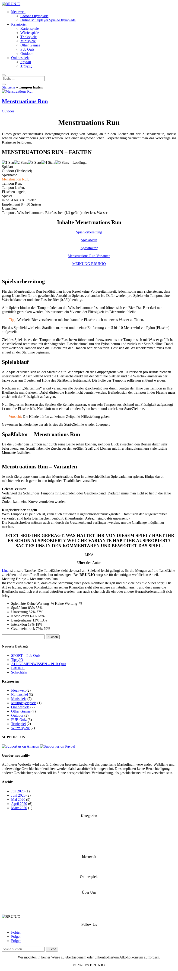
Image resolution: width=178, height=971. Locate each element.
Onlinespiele (20, 58)
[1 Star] (8, 162)
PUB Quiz (19, 720)
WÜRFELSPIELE (89, 828)
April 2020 (19, 804)
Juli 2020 (18, 791)
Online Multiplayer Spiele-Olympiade (48, 20)
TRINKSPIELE (89, 836)
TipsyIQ (26, 66)
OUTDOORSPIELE (89, 832)
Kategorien (19, 24)
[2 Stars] (21, 162)
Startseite (8, 87)
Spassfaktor (89, 248)
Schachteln (19, 672)
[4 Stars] (48, 162)
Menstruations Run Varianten (89, 256)
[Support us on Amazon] (20, 746)
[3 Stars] (34, 162)
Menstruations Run (25, 101)
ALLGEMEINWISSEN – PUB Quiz (38, 664)
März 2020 (19, 808)
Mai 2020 (18, 799)
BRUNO (18, 668)
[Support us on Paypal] (57, 746)
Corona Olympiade (34, 16)
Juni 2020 (18, 795)
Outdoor (26, 54)
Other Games (30, 45)
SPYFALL (89, 884)
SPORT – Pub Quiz (25, 655)
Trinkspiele (28, 37)
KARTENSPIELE (89, 824)
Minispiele (28, 41)
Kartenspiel (19, 694)
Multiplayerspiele (23, 703)
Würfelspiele (29, 33)
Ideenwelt (18, 12)
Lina (5, 570)
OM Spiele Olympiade (89, 869)
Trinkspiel (18, 724)
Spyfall (25, 62)
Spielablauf (89, 240)
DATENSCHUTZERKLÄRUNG (89, 904)
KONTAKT (89, 900)
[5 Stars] (62, 162)
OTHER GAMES (89, 840)
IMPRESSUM (89, 909)
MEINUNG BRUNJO (89, 264)
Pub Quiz (27, 49)
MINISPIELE (89, 845)
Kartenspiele (29, 28)
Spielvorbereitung (89, 232)
